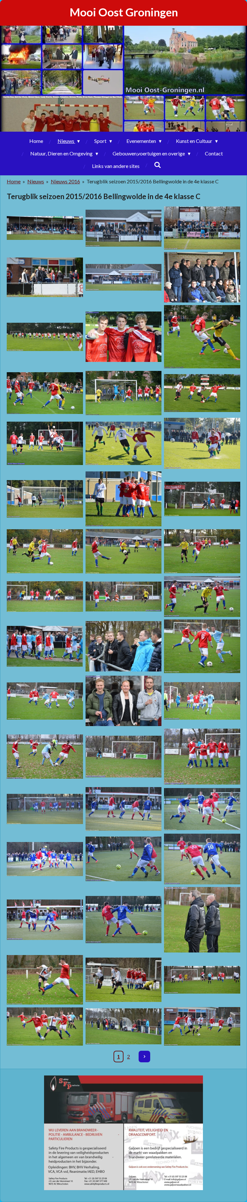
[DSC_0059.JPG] (202, 646)
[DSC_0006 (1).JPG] (44, 277)
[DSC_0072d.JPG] (123, 980)
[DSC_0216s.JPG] (123, 700)
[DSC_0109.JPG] (44, 700)
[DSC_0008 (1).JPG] (44, 809)
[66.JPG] (123, 499)
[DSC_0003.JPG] (44, 646)
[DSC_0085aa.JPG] (202, 809)
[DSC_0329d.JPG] (123, 920)
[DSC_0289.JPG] (202, 859)
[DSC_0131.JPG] (202, 980)
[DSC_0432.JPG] (123, 596)
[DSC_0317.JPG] (44, 393)
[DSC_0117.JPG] (44, 337)
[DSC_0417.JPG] (202, 393)
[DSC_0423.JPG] (44, 1026)
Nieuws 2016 (65, 181)
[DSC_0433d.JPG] (44, 920)
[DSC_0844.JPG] (202, 228)
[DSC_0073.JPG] (202, 551)
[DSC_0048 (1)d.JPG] (44, 980)
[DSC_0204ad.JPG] (44, 859)
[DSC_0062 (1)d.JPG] (123, 809)
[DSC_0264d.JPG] (123, 859)
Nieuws (35, 181)
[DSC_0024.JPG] (202, 920)
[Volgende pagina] (144, 1056)
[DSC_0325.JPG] (202, 1026)
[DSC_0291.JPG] (202, 756)
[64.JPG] (44, 499)
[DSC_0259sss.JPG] (44, 756)
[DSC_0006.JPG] (202, 277)
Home (14, 181)
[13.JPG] (123, 443)
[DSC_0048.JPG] (202, 499)
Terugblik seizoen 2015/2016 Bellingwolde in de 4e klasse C (153, 181)
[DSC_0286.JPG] (123, 756)
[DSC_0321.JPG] (123, 393)
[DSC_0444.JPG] (123, 337)
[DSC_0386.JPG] (202, 596)
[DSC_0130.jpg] (44, 228)
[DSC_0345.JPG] (44, 443)
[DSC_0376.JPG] (202, 337)
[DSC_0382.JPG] (123, 277)
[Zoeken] (157, 164)
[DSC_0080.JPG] (44, 551)
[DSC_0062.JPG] (44, 596)
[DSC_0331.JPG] (123, 228)
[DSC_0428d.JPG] (123, 1026)
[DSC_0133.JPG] (123, 551)
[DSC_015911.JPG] (202, 700)
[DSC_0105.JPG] (202, 443)
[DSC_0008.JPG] (123, 646)
